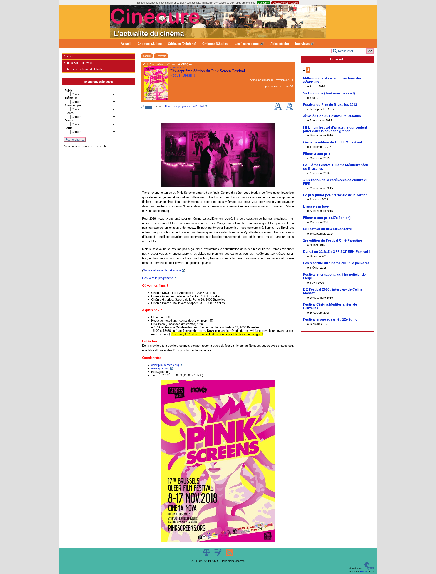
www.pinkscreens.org (165, 365)
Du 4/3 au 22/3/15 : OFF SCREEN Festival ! (336, 252)
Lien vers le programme (157, 278)
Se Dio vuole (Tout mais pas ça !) (329, 93)
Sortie (68, 128)
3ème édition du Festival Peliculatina (332, 116)
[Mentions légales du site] (207, 555)
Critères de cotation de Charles (84, 69)
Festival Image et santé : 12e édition (331, 319)
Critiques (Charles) (215, 43)
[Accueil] (218, 37)
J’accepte (263, 2)
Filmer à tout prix (316, 154)
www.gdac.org (160, 368)
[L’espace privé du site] (218, 555)
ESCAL (364, 571)
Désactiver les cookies (285, 2)
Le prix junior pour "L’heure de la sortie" (335, 195)
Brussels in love (316, 206)
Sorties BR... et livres (78, 62)
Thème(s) (71, 98)
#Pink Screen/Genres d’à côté (159, 64)
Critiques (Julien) (150, 43)
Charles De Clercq (280, 86)
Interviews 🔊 (304, 43)
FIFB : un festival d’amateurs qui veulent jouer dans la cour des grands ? (335, 129)
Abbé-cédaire (279, 43)
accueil (147, 55)
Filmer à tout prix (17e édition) (327, 218)
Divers (69, 120)
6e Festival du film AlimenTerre (327, 229)
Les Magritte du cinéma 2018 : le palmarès (336, 263)
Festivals (161, 55)
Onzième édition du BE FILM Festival (332, 142)
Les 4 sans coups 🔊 (249, 43)
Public (69, 90)
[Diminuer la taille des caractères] (289, 109)
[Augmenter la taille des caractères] (278, 109)
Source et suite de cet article (162, 270)
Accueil (126, 43)
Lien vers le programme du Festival (184, 106)
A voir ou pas (73, 105)
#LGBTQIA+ (185, 64)
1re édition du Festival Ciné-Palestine (332, 240)
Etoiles (69, 113)
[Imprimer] (148, 109)
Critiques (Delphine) (182, 43)
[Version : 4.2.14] (369, 568)
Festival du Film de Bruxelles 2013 (330, 104)
